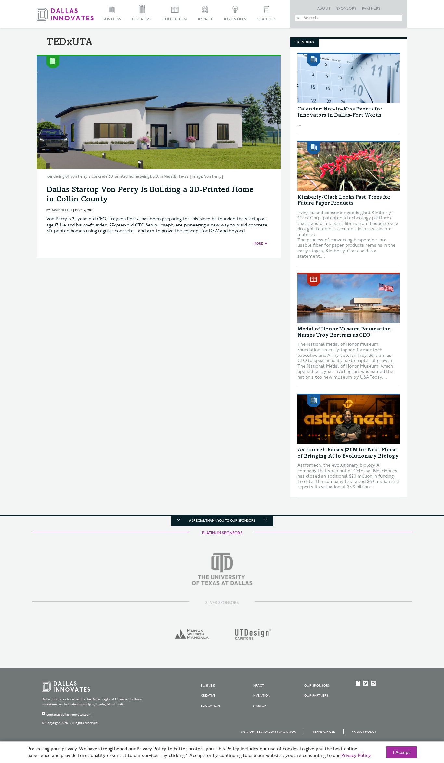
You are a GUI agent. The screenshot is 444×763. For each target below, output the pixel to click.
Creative (141, 19)
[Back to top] (418, 721)
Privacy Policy (364, 732)
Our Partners (316, 696)
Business (111, 19)
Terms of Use (323, 732)
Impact (205, 19)
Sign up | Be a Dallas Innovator (268, 732)
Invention (235, 19)
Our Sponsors (317, 686)
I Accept (401, 753)
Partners (371, 8)
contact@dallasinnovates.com (68, 715)
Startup (266, 19)
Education (175, 19)
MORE (258, 244)
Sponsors (346, 8)
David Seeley (61, 210)
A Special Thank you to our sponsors (222, 521)
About (324, 8)
